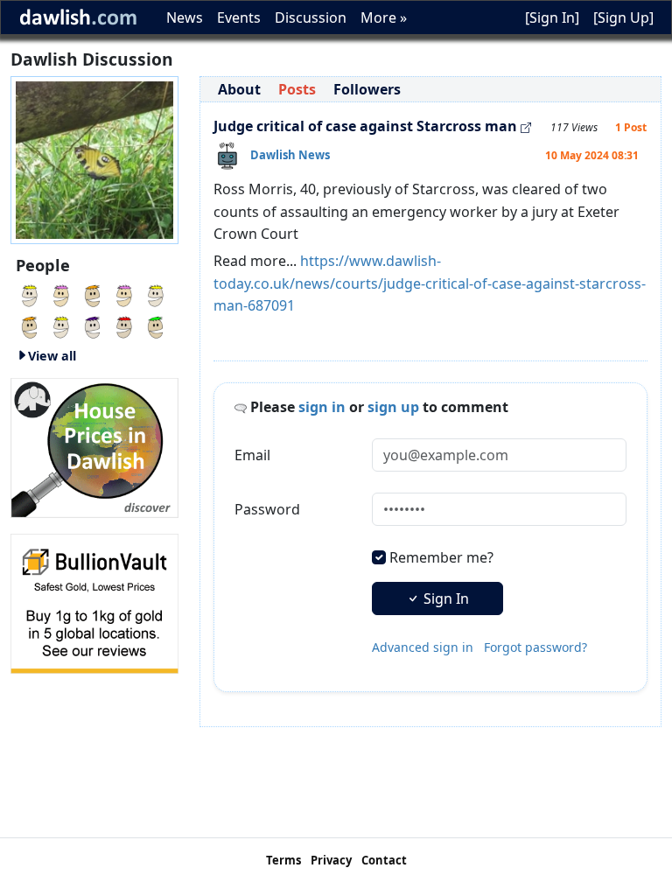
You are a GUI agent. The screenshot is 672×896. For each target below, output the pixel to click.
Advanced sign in (422, 647)
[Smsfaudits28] (156, 294)
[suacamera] (61, 325)
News (184, 17)
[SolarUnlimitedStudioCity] (61, 294)
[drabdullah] (93, 294)
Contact (384, 860)
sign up (393, 406)
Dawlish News (290, 155)
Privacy (331, 860)
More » (383, 17)
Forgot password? (535, 647)
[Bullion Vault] (94, 602)
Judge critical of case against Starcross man (365, 126)
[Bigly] (94, 446)
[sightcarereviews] (124, 294)
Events (239, 17)
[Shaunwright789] (124, 325)
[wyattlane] (93, 325)
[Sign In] (552, 17)
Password (267, 509)
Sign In (444, 598)
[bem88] (156, 325)
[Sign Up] (623, 17)
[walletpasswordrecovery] (30, 325)
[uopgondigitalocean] (30, 294)
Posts (297, 89)
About (239, 89)
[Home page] (94, 158)
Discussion (310, 17)
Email (252, 455)
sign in (322, 406)
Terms (283, 860)
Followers (367, 89)
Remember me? (441, 557)
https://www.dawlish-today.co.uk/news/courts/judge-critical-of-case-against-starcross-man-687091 (430, 283)
